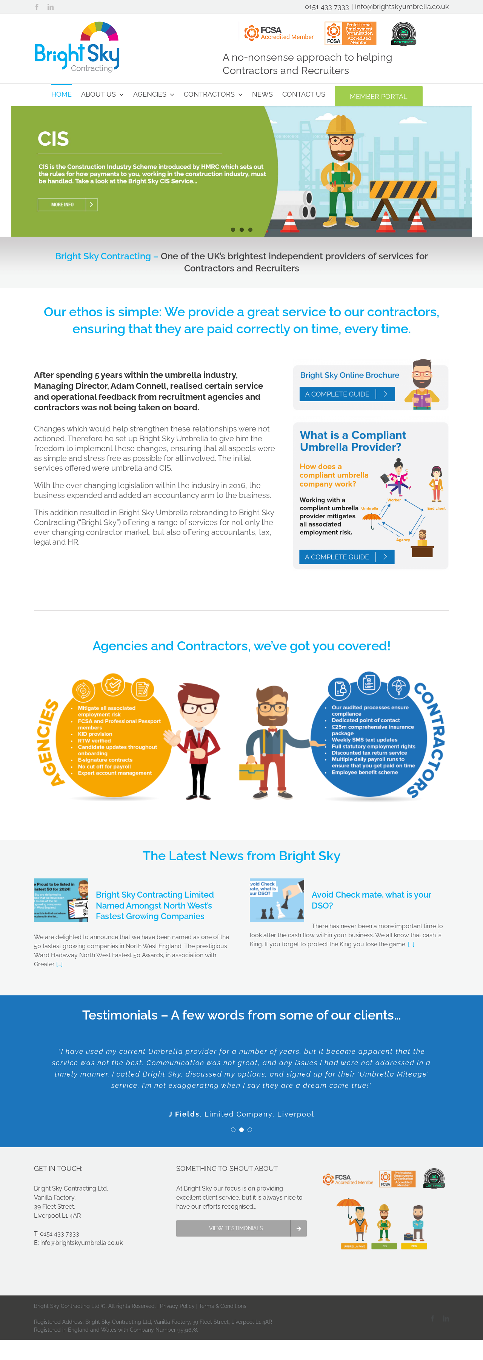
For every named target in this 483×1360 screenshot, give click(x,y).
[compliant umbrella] (371, 418)
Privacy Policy (177, 1306)
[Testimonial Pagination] (233, 1129)
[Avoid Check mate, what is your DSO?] (277, 900)
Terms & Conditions (222, 1306)
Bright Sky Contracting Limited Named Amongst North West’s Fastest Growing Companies (155, 905)
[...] (59, 964)
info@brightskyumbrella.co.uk (402, 7)
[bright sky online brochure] (371, 361)
